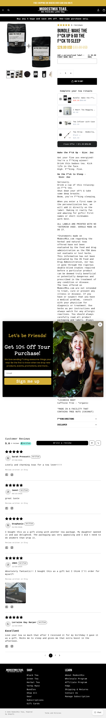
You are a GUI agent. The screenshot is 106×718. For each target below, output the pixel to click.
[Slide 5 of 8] (44, 74)
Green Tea (32, 679)
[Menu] (3, 10)
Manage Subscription (77, 696)
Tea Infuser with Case (84, 122)
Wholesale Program (76, 679)
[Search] (8, 10)
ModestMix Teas (18, 712)
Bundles (31, 689)
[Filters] (92, 443)
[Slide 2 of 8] (18, 74)
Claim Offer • (77, 144)
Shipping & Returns (76, 689)
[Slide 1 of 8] (10, 74)
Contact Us (71, 693)
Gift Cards (33, 704)
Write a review (62, 443)
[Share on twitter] (11, 475)
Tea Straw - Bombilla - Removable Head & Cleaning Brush (84, 132)
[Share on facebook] (6, 475)
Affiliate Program (76, 682)
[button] (64, 25)
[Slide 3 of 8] (27, 74)
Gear (29, 696)
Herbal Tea (33, 682)
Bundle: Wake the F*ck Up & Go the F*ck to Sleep (84, 98)
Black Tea (32, 675)
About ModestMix (74, 675)
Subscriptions (35, 700)
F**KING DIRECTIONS (65, 418)
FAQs (67, 686)
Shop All (32, 693)
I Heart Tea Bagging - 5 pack (84, 110)
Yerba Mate (33, 686)
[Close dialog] (100, 324)
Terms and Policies (53, 713)
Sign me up (27, 381)
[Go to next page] (60, 655)
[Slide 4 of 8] (35, 74)
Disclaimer (62, 424)
